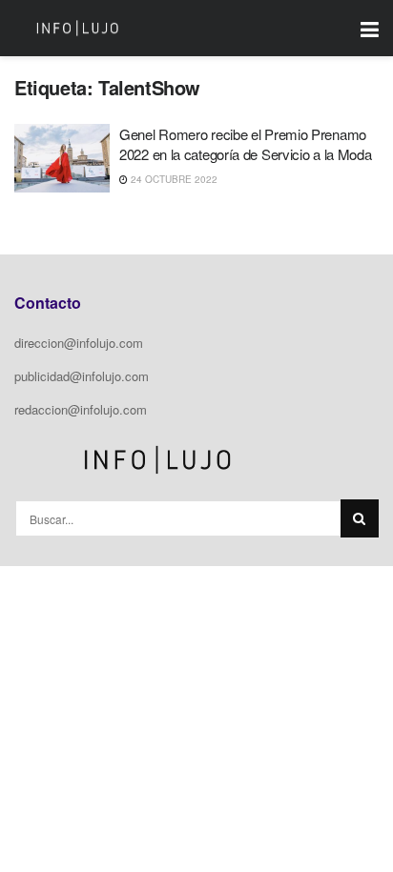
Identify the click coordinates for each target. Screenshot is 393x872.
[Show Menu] (370, 28)
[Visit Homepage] (77, 28)
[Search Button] (360, 518)
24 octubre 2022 (172, 179)
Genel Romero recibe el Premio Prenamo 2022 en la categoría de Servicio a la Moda (245, 144)
